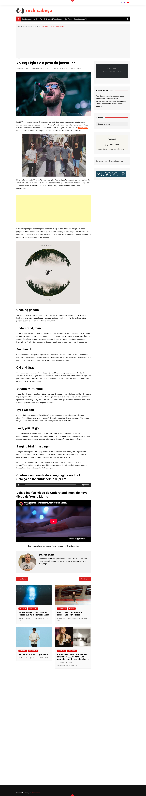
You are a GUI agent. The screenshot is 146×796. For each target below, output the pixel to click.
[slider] (87, 484)
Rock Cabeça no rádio (73, 68)
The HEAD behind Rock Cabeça (51, 19)
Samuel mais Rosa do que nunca (33, 654)
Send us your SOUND (29, 19)
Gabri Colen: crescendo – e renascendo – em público (69, 613)
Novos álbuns (61, 68)
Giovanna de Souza (65, 662)
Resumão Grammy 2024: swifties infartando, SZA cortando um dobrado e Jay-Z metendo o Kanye (73, 656)
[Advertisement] (73, 42)
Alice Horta (62, 618)
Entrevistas (22, 650)
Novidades (22, 608)
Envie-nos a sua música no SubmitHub (109, 161)
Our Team (68, 19)
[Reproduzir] (19, 485)
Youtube (128, 2)
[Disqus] (53, 699)
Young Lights (83, 128)
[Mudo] (83, 485)
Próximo (84, 579)
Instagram (124, 2)
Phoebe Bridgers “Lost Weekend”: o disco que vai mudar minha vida (33, 613)
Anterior (23, 579)
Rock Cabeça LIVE (80, 19)
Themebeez (35, 793)
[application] (53, 485)
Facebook (121, 2)
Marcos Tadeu (23, 68)
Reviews (72, 608)
